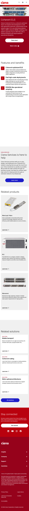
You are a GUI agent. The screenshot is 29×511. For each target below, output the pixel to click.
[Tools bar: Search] (19, 2)
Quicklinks (4, 466)
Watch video (13, 46)
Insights (3, 452)
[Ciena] (5, 442)
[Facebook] (21, 431)
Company (4, 456)
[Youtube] (12, 431)
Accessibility (4, 501)
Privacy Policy (4, 492)
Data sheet (14, 40)
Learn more (14, 180)
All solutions (10, 400)
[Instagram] (16, 431)
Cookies (19, 495)
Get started (14, 425)
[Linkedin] (8, 431)
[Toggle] (27, 452)
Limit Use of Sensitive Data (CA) (6, 496)
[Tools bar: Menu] (26, 2)
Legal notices (20, 492)
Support (3, 461)
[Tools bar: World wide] (22, 2)
